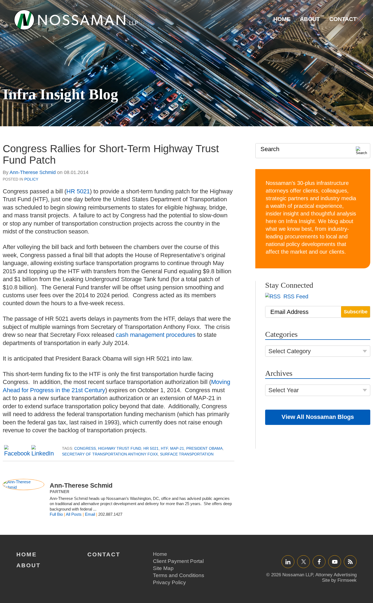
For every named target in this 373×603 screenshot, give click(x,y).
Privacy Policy (169, 582)
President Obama (204, 448)
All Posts (74, 514)
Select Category (289, 351)
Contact (343, 19)
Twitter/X (303, 561)
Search (269, 149)
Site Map (163, 568)
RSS (350, 561)
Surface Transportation (187, 454)
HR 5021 (78, 191)
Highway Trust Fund (119, 448)
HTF (164, 448)
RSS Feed (295, 296)
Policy (31, 179)
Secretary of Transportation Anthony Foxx (110, 454)
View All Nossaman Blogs (318, 416)
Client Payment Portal (178, 561)
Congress (85, 448)
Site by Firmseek (339, 580)
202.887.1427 (110, 514)
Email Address (289, 311)
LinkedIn (288, 561)
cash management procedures (156, 334)
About (310, 19)
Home (282, 19)
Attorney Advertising (336, 574)
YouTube (334, 561)
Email (90, 514)
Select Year (283, 390)
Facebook (319, 561)
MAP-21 (177, 448)
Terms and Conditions (178, 575)
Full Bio (56, 514)
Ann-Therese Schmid (33, 172)
